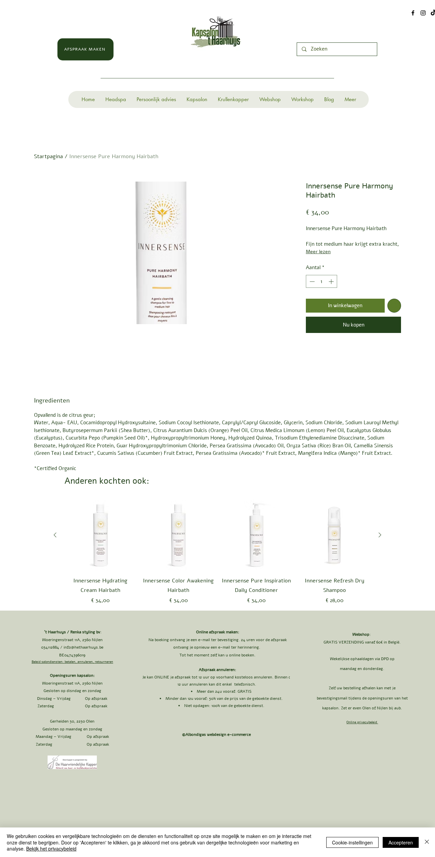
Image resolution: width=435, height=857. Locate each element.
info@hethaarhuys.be (83, 647)
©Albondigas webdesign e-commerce (217, 734)
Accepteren (400, 842)
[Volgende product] (380, 535)
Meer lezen (318, 251)
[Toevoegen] (394, 306)
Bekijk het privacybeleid (51, 848)
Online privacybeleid (362, 722)
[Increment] (331, 281)
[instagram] (423, 13)
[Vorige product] (55, 535)
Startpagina (48, 156)
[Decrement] (311, 281)
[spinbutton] (321, 281)
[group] (217, 552)
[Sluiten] (427, 842)
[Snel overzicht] (100, 535)
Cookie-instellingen (352, 842)
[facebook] (413, 13)
